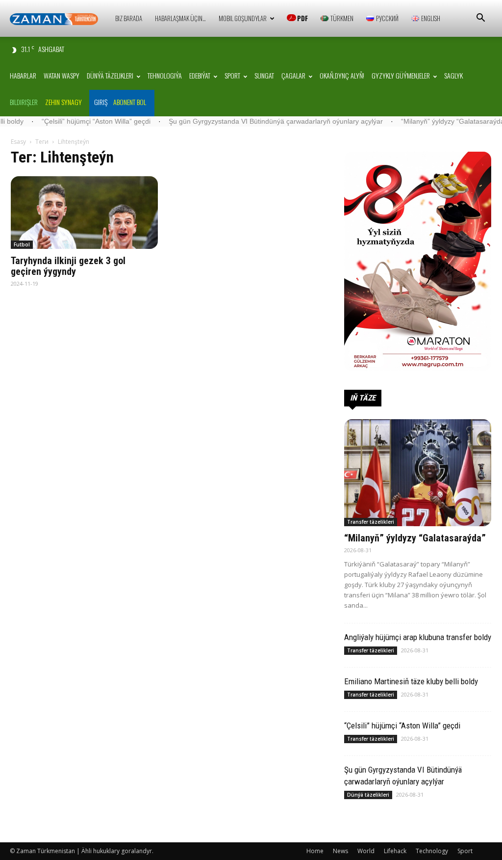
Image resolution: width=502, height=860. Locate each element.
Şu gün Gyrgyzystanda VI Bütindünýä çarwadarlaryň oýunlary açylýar (247, 121)
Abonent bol (129, 102)
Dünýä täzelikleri (110, 75)
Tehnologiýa (165, 75)
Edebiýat (199, 75)
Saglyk (453, 75)
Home (315, 851)
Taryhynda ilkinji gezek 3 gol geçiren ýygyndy (68, 266)
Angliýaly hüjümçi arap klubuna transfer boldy (417, 637)
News (340, 851)
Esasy (18, 141)
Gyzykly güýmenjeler (401, 75)
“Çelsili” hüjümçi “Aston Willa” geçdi (67, 121)
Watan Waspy (61, 75)
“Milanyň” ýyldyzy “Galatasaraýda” (425, 121)
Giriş (100, 102)
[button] (480, 19)
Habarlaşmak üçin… (180, 18)
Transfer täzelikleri (370, 521)
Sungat (264, 75)
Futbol (22, 244)
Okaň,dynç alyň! (342, 75)
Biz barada (128, 18)
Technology (432, 851)
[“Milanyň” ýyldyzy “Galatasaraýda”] (417, 472)
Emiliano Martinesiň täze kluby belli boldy (411, 681)
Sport (232, 75)
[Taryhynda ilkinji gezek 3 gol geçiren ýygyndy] (84, 212)
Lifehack (395, 851)
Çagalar (293, 75)
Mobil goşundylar (243, 18)
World (366, 851)
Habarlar (23, 75)
